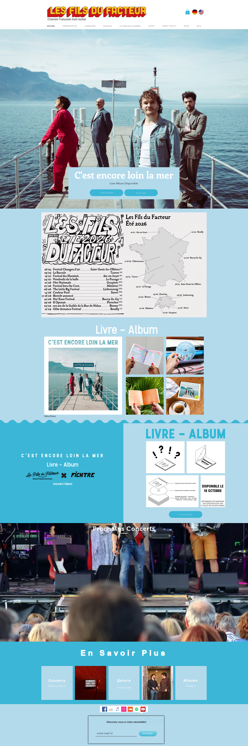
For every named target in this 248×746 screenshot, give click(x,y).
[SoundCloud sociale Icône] (130, 709)
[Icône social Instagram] (123, 709)
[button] (187, 11)
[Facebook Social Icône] (104, 709)
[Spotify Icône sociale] (136, 709)
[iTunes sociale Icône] (117, 709)
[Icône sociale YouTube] (143, 709)
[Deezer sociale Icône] (111, 709)
